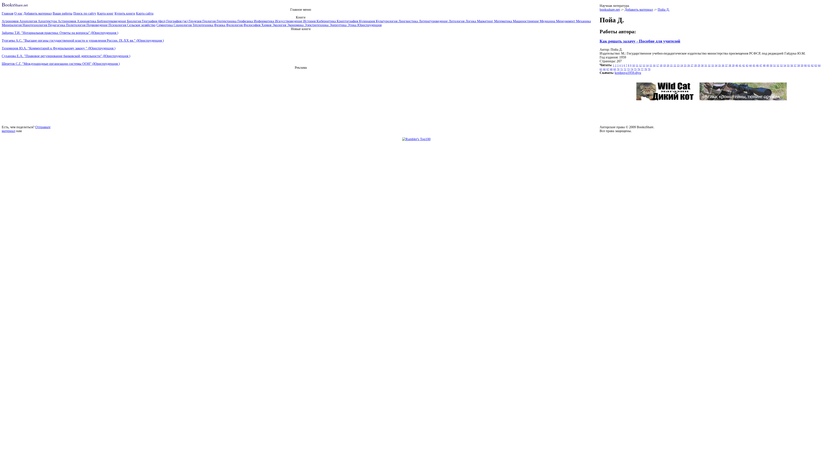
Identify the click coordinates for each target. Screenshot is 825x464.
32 (709, 65)
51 (774, 65)
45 (754, 65)
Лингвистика (408, 21)
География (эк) (177, 21)
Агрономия (10, 21)
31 (705, 65)
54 (785, 65)
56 (791, 65)
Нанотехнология (35, 25)
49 (767, 65)
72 (625, 69)
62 (812, 65)
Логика (471, 21)
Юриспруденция (369, 25)
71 (621, 69)
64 (819, 65)
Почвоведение (97, 25)
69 (614, 69)
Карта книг (105, 13)
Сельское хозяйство (141, 25)
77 (642, 69)
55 (788, 65)
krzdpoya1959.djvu (628, 73)
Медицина (548, 21)
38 (730, 65)
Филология (234, 25)
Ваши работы (62, 13)
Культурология (387, 21)
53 (781, 65)
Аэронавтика (87, 21)
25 (685, 65)
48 (764, 65)
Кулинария (367, 21)
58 (798, 65)
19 (664, 65)
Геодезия (195, 21)
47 (760, 65)
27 (692, 65)
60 (805, 65)
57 (795, 65)
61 (809, 65)
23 (678, 65)
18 (661, 65)
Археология (28, 21)
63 (815, 65)
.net (15, 5)
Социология (183, 25)
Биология (134, 21)
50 (771, 65)
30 (702, 65)
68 (611, 69)
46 (757, 65)
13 (644, 65)
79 (649, 69)
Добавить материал (37, 13)
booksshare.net (610, 9)
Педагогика (57, 25)
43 (747, 65)
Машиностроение (526, 21)
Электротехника (316, 25)
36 (723, 65)
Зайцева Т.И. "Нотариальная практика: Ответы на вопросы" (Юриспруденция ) (60, 33)
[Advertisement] (301, 96)
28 (695, 65)
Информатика (264, 21)
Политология (76, 25)
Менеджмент (566, 21)
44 (750, 65)
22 (675, 65)
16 (654, 65)
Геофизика (245, 21)
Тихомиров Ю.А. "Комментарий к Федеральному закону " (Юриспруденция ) (58, 48)
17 (657, 65)
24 (681, 65)
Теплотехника (203, 25)
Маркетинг (485, 21)
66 (604, 69)
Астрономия (67, 21)
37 (726, 65)
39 (733, 65)
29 (699, 65)
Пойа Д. (663, 9)
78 (645, 69)
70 (618, 69)
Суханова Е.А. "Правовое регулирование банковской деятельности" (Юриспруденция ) (66, 56)
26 (688, 65)
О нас (18, 13)
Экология (279, 25)
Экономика (295, 25)
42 (743, 65)
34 (716, 65)
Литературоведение (434, 21)
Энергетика (338, 25)
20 (668, 65)
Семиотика (165, 25)
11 (637, 65)
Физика (220, 25)
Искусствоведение (289, 21)
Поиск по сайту (84, 13)
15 (650, 65)
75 (635, 69)
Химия (266, 25)
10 (633, 65)
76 (638, 69)
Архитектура (48, 21)
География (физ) (154, 21)
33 (712, 65)
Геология (209, 21)
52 (778, 65)
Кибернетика (326, 21)
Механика (583, 21)
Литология (457, 21)
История (309, 21)
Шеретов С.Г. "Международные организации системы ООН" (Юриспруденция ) (61, 64)
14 (647, 65)
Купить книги (125, 13)
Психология (117, 25)
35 (719, 65)
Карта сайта (144, 13)
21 (671, 65)
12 (640, 65)
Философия (252, 25)
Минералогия (12, 25)
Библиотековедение (112, 21)
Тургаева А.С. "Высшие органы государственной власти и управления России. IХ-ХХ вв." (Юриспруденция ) (83, 40)
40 (736, 65)
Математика (503, 21)
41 (740, 65)
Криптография (348, 21)
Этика (352, 25)
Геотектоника (227, 21)
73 (628, 69)
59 (802, 65)
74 (632, 69)
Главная (7, 13)
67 (608, 69)
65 (601, 69)
